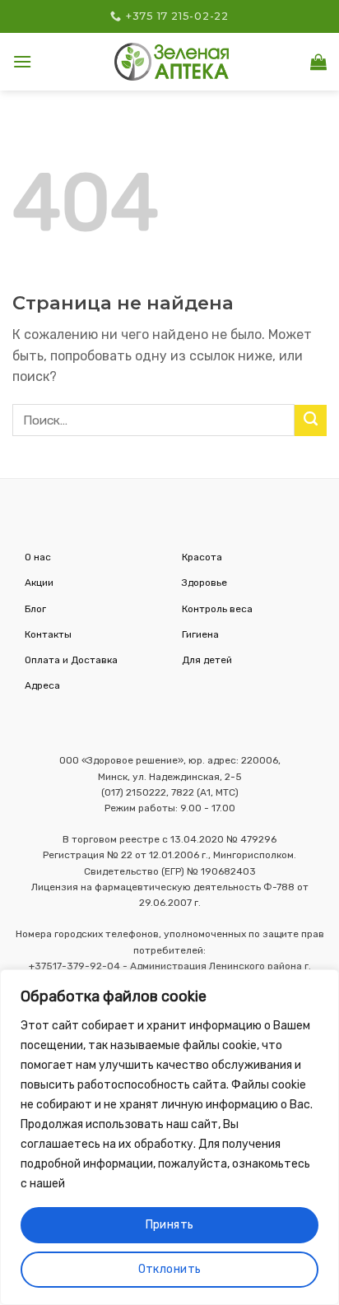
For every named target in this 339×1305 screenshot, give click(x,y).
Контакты (48, 634)
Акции (39, 582)
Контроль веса (217, 609)
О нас (38, 557)
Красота (202, 557)
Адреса (42, 685)
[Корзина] (318, 62)
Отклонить (170, 1269)
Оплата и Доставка (71, 660)
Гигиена (200, 634)
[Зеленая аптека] (172, 61)
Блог (35, 609)
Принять (170, 1225)
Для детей (207, 660)
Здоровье (204, 582)
